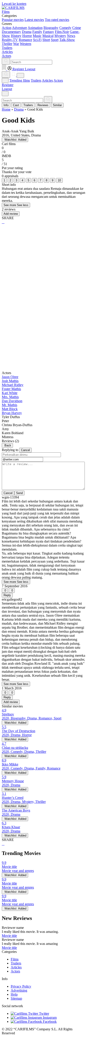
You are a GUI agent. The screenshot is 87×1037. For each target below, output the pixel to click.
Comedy (65, 28)
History (16, 36)
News (71, 36)
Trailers (36, 80)
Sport (54, 40)
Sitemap (16, 998)
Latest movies (34, 20)
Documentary (11, 32)
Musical (48, 36)
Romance (25, 40)
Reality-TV (10, 40)
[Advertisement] (43, 274)
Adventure (19, 28)
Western (25, 44)
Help (14, 994)
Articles (47, 80)
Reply (7, 595)
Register (7, 85)
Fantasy (48, 32)
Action (6, 28)
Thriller (7, 44)
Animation (35, 28)
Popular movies (13, 20)
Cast (16, 105)
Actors (58, 80)
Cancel (25, 450)
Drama (26, 32)
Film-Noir (62, 32)
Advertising (19, 990)
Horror (27, 36)
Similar (57, 105)
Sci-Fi (37, 40)
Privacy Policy (21, 986)
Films (15, 959)
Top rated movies (57, 20)
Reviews (42, 105)
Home (6, 109)
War (16, 44)
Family (37, 32)
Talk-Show (67, 40)
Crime (76, 28)
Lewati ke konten (14, 4)
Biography (51, 28)
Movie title (9, 936)
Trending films (19, 80)
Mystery (60, 36)
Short (46, 40)
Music (37, 36)
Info (6, 105)
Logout (7, 89)
